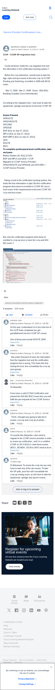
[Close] (51, 667)
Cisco (10, 9)
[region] (27, 676)
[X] (25, 503)
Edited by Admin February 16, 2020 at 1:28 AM (27, 49)
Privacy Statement (26, 679)
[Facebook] (20, 503)
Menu (51, 8)
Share (45, 315)
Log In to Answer (27, 489)
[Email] (14, 503)
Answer (29, 314)
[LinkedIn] (30, 503)
